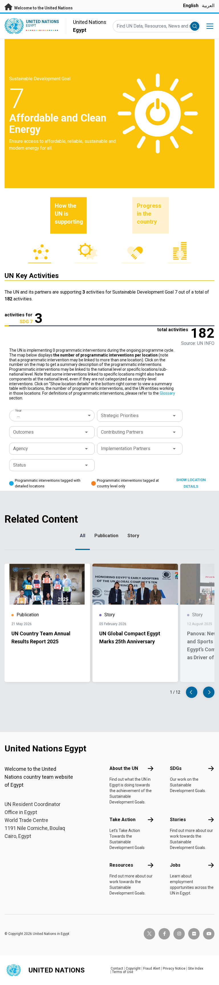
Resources (121, 865)
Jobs (175, 865)
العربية (208, 5)
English (190, 5)
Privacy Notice (174, 968)
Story (133, 535)
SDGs (176, 768)
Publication (106, 535)
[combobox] (52, 415)
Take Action (122, 819)
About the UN (124, 768)
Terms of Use (122, 972)
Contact (117, 968)
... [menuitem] (18, 415)
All (82, 535)
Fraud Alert (151, 968)
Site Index (195, 968)
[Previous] (191, 692)
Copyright (133, 968)
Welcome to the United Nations (43, 8)
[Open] (174, 416)
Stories (178, 819)
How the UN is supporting (69, 213)
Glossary (167, 393)
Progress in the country (149, 213)
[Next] (208, 692)
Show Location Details (191, 483)
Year (18, 411)
